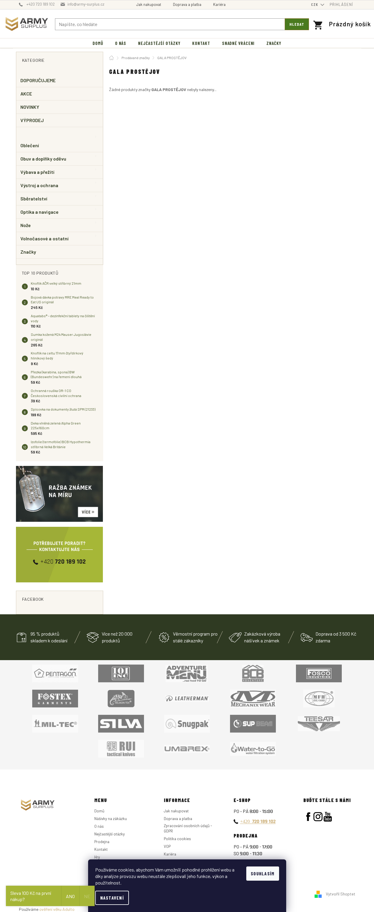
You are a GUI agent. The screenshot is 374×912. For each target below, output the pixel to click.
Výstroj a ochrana (39, 185)
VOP (167, 846)
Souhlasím (263, 873)
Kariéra (219, 4)
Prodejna (101, 841)
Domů (99, 811)
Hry (97, 857)
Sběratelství (34, 198)
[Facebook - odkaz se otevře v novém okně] (308, 816)
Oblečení (29, 145)
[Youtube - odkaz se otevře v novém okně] (328, 816)
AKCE (26, 93)
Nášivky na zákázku (110, 818)
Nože (25, 225)
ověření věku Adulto (57, 909)
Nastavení (112, 897)
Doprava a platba (187, 4)
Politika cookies (177, 838)
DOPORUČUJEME (38, 80)
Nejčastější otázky (109, 834)
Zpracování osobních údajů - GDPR (188, 828)
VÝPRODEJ (32, 120)
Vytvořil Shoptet (340, 893)
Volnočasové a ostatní (44, 238)
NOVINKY (30, 107)
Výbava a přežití (37, 172)
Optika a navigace (39, 212)
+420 (258, 821)
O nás (99, 826)
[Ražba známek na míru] (59, 494)
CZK (315, 4)
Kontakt (101, 849)
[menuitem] (98, 43)
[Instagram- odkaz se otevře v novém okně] (318, 816)
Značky (28, 252)
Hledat (296, 24)
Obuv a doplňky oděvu (43, 158)
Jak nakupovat (148, 4)
